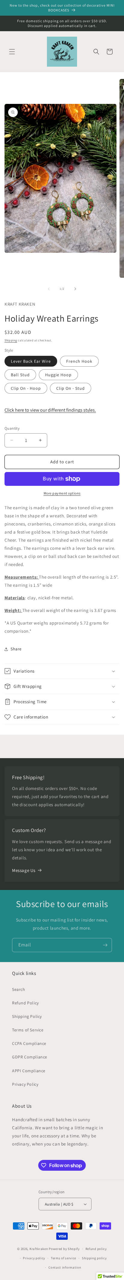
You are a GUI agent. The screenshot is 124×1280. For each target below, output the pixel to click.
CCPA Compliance (29, 1043)
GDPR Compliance (29, 1057)
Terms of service (63, 1258)
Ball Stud (20, 374)
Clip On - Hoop (26, 388)
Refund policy (96, 1249)
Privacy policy (34, 1258)
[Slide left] (48, 288)
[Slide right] (75, 288)
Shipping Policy (27, 1016)
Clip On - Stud (70, 388)
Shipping (11, 340)
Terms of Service (28, 1030)
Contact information (64, 1267)
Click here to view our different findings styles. (50, 410)
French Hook (79, 361)
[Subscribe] (105, 945)
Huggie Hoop (58, 374)
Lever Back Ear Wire (31, 361)
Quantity (12, 428)
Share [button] (16, 649)
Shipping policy (94, 1258)
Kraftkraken (38, 1249)
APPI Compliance (28, 1070)
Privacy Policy (25, 1084)
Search (18, 989)
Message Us (24, 870)
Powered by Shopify (64, 1249)
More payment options (62, 493)
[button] (12, 51)
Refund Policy (25, 1003)
